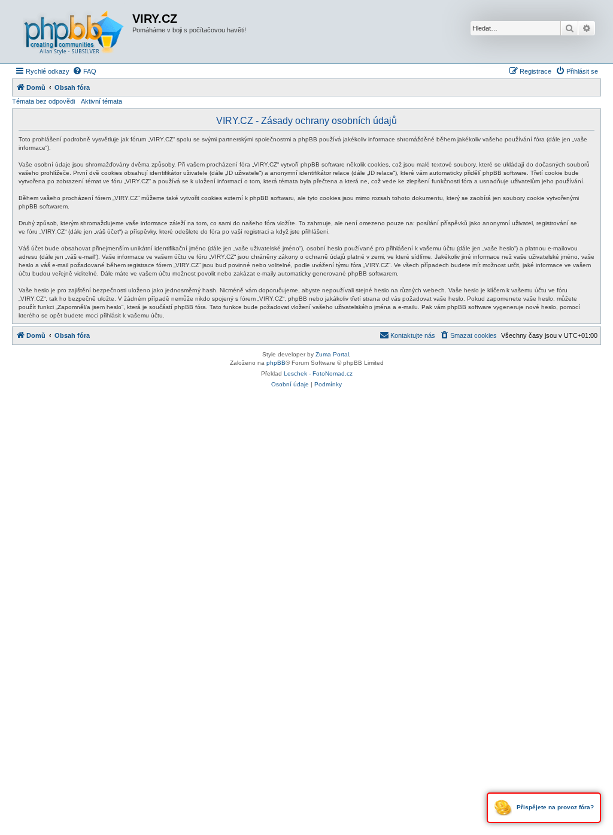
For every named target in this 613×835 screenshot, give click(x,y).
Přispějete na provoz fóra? (554, 807)
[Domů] (73, 31)
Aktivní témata (101, 101)
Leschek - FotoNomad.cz (318, 373)
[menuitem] (84, 71)
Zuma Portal (332, 354)
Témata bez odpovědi (43, 101)
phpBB (276, 362)
